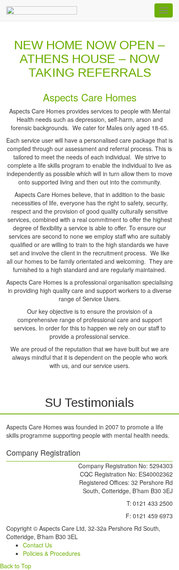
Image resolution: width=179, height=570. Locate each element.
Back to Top (15, 566)
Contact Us (37, 545)
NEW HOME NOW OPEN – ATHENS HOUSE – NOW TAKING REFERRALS (89, 58)
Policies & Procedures (51, 553)
